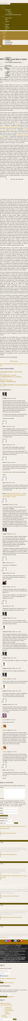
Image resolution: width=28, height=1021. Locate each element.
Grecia (1, 892)
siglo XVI (7, 960)
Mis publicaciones (9, 42)
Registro (4, 39)
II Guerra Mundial (14, 872)
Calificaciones (8, 9)
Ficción (9, 11)
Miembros (7, 27)
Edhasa (8, 948)
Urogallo (5, 678)
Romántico (21, 912)
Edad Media (3, 948)
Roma (23, 957)
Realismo (2, 872)
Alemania (18, 945)
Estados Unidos (12, 949)
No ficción (10, 13)
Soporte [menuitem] (7, 1012)
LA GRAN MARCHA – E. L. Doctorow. (10, 376)
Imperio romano (5, 954)
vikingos (18, 960)
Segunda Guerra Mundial (13, 958)
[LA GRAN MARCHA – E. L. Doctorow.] (8, 375)
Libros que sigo (8, 44)
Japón (15, 954)
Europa (17, 949)
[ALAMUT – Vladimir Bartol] (6, 379)
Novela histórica (13, 955)
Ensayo (25, 948)
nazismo (2, 955)
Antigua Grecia (4, 946)
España (6, 949)
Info (3, 16)
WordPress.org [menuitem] (8, 1007)
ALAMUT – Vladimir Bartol (8, 381)
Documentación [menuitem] (8, 1008)
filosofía (20, 949)
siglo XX (12, 960)
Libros (4, 8)
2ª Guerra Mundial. (4, 945)
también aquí (13, 130)
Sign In (12, 996)
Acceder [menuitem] (4, 1015)
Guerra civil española (14, 951)
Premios (19, 955)
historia (2, 952)
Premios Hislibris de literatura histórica (13, 14)
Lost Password (10, 982)
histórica (16, 952)
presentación (3, 957)
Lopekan (4, 730)
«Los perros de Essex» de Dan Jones (10, 845)
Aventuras (25, 849)
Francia (8, 872)
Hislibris (23, 951)
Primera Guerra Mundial (14, 957)
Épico (1, 851)
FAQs (6, 19)
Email (1, 810)
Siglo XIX (3, 960)
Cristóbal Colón (7, 914)
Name (1, 808)
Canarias (2, 914)
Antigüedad (25, 891)
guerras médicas (6, 892)
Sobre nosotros (8, 17)
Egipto (22, 948)
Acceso (4, 37)
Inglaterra (12, 954)
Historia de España (10, 952)
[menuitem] (15, 1019)
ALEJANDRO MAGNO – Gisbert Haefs (11, 371)
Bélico (24, 871)
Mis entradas (8, 40)
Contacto (7, 21)
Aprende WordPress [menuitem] (9, 1010)
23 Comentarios (12, 62)
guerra (6, 951)
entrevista (2, 949)
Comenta (2, 798)
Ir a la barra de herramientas (6, 1004)
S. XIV (17, 851)
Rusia (1, 959)
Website (1, 813)
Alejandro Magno (12, 945)
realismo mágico (17, 935)
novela (6, 955)
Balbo (1, 62)
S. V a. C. (12, 892)
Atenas (15, 946)
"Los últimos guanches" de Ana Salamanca (12, 908)
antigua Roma (11, 946)
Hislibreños (5, 22)
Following (4, 36)
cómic (18, 946)
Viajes (16, 960)
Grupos (6, 26)
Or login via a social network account (8, 978)
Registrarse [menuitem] (5, 1016)
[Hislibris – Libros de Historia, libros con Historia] (6, 48)
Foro (6, 29)
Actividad (7, 24)
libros (18, 954)
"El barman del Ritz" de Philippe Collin (11, 866)
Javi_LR (4, 719)
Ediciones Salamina (14, 948)
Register (5, 982)
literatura (23, 954)
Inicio (4, 6)
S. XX (20, 872)
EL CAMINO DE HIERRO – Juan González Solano (14, 384)
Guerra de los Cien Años (11, 851)
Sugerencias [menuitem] (7, 1013)
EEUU (19, 948)
